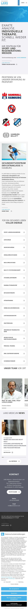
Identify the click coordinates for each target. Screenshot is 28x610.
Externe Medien (14, 584)
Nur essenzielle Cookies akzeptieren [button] (14, 598)
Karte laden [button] (5, 525)
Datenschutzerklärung (7, 517)
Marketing (20, 582)
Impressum (22, 608)
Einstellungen (12, 578)
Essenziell (8, 582)
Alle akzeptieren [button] (14, 589)
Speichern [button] (14, 593)
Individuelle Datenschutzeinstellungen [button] (14, 604)
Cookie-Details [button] (7, 608)
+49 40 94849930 (21, 57)
